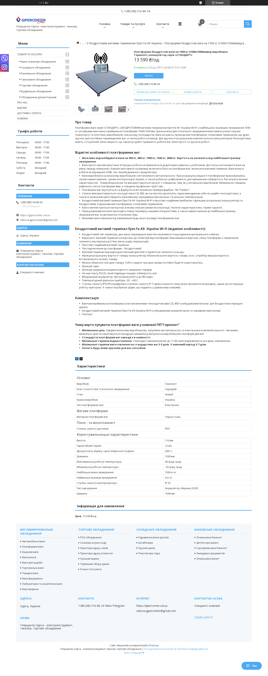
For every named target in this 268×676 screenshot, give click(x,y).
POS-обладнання (90, 537)
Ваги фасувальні (32, 578)
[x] (81, 359)
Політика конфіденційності (192, 649)
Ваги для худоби (32, 562)
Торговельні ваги (33, 568)
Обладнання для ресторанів (39, 97)
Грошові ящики (89, 558)
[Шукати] (248, 24)
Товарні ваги (30, 573)
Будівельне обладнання (36, 91)
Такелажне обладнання (36, 79)
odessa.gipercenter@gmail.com (38, 219)
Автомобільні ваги (33, 541)
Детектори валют (207, 542)
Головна (104, 24)
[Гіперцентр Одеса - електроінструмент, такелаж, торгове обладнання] (31, 20)
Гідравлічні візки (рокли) (153, 537)
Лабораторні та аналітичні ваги (42, 584)
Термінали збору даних (94, 564)
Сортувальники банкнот (211, 548)
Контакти (162, 24)
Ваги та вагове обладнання (38, 61)
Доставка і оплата (29, 113)
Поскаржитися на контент (159, 649)
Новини (22, 118)
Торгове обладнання (34, 85)
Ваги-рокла (29, 557)
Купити (149, 75)
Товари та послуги (132, 24)
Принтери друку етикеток (96, 553)
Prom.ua (153, 645)
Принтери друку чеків (94, 548)
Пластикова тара (149, 553)
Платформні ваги (32, 546)
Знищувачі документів (210, 553)
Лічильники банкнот (209, 537)
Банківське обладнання (36, 73)
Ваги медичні (30, 589)
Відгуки (22, 108)
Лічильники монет (207, 558)
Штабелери (145, 542)
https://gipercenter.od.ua (35, 215)
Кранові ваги (30, 552)
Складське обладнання (35, 67)
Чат (254, 665)
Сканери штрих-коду (93, 542)
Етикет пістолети (91, 569)
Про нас (22, 102)
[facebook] (76, 359)
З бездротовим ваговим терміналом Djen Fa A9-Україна (124, 43)
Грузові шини (146, 548)
